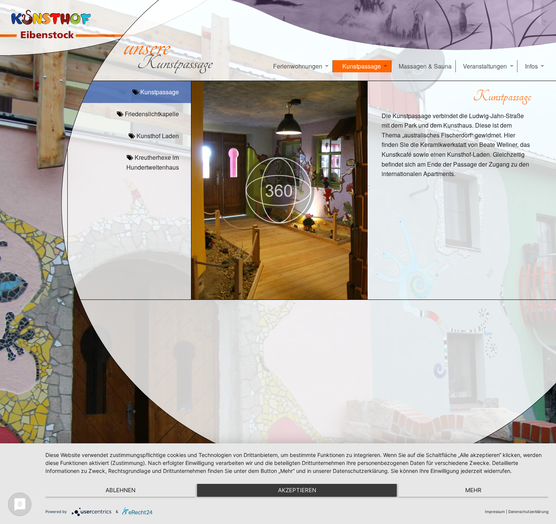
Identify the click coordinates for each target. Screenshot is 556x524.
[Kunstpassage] (279, 190)
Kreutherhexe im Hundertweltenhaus (152, 162)
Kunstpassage (361, 66)
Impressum (495, 511)
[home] (55, 28)
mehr (473, 490)
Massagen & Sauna (425, 66)
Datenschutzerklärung (528, 511)
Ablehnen (120, 490)
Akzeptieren (297, 490)
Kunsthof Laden (157, 135)
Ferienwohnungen (297, 66)
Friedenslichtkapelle (151, 113)
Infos (531, 66)
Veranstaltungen (485, 66)
